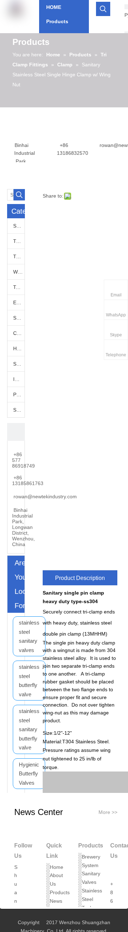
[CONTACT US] (16, 432)
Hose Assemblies (19, 348)
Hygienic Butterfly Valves (29, 774)
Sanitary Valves (19, 226)
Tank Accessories (19, 287)
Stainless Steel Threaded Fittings (19, 410)
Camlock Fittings (19, 333)
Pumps (19, 394)
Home (56, 867)
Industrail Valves (19, 379)
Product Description (80, 578)
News (56, 901)
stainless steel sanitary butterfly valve (29, 729)
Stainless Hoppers (19, 364)
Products (60, 892)
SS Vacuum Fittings (19, 318)
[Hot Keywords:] (103, 9)
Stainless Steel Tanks (92, 899)
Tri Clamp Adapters (19, 241)
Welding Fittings (19, 272)
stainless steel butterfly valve (29, 680)
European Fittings (19, 302)
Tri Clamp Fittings (19, 256)
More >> (107, 812)
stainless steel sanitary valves (29, 636)
